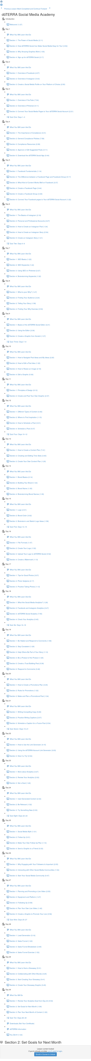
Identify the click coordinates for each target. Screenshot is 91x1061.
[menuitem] (1, 5)
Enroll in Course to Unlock (45, 1054)
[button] (1, 2)
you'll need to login (55, 1051)
